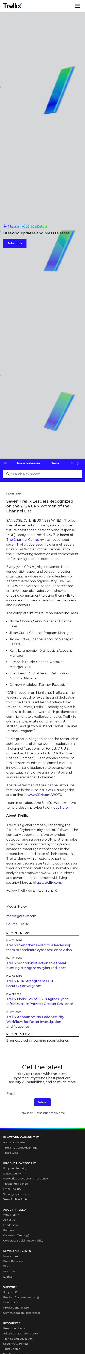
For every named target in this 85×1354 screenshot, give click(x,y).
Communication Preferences (22, 1312)
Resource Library (14, 1328)
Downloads (10, 1302)
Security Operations (16, 1194)
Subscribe (15, 243)
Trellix (69, 520)
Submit (42, 1102)
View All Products (15, 1199)
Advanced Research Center (21, 1333)
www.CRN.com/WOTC (44, 795)
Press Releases (28, 463)
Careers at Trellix (14, 1235)
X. (56, 890)
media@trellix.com (21, 916)
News (54, 463)
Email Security (12, 1188)
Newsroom (10, 1256)
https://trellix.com (47, 882)
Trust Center (11, 1348)
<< (5, 463)
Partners (8, 1230)
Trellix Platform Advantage (20, 1147)
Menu (81, 6)
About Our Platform (15, 1142)
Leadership (10, 1225)
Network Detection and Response (25, 1178)
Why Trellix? (11, 1214)
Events (7, 1276)
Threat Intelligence (15, 1183)
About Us (9, 1219)
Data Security (12, 1173)
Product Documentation (19, 1297)
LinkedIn (40, 890)
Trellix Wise (10, 1152)
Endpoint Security (14, 1168)
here (64, 807)
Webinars (9, 1271)
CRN (48, 535)
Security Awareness (16, 1343)
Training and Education (17, 1338)
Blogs (7, 1266)
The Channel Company (25, 540)
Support (8, 1292)
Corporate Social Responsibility (23, 1240)
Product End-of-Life (16, 1307)
